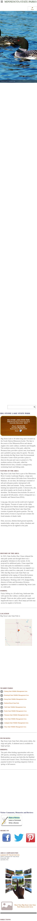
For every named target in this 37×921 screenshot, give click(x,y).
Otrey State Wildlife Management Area (15, 727)
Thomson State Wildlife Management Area (16, 715)
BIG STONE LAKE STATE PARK (18, 420)
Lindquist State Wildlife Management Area (16, 723)
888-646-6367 (22, 427)
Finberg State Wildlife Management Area (15, 691)
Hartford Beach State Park (11, 703)
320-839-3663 (21, 426)
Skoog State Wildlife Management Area (15, 699)
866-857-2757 (23, 429)
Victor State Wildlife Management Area (15, 719)
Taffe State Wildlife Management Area (15, 707)
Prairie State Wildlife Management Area (15, 711)
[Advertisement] (14, 401)
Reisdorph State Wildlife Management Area (16, 695)
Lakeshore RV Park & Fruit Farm (9, 855)
